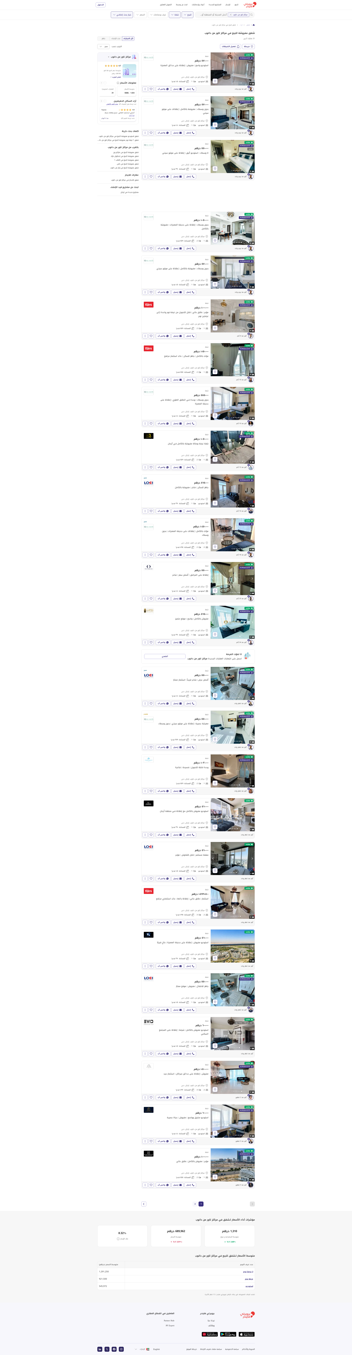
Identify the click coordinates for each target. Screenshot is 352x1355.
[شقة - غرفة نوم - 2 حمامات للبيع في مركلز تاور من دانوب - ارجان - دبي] (198, 232)
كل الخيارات (128, 38)
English (156, 1349)
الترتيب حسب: (116, 46)
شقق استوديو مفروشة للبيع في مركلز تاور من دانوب (119, 136)
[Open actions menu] (145, 89)
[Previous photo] (213, 69)
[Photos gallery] (233, 68)
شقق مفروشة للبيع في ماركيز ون (126, 152)
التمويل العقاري (166, 4)
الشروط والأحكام (248, 1349)
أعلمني (165, 656)
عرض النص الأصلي (112, 104)
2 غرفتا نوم (248, 1271)
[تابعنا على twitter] (107, 1349)
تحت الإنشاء (116, 38)
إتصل (188, 89)
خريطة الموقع (191, 1349)
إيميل (175, 89)
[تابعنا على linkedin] (99, 1349)
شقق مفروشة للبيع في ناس (128, 164)
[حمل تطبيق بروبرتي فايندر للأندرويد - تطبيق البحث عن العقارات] (228, 1334)
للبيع (236, 4)
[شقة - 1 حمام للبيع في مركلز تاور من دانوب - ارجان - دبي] (198, 72)
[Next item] (101, 83)
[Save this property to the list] (151, 89)
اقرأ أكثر (131, 115)
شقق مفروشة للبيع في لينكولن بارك (125, 156)
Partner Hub (169, 1321)
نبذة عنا (211, 1321)
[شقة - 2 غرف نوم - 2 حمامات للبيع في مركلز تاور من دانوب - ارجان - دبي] (198, 538)
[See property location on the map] (215, 81)
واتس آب (161, 89)
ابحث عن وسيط (181, 4)
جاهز (103, 38)
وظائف (211, 1325)
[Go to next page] (143, 1204)
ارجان (240, 25)
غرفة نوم (249, 1279)
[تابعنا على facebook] (114, 1349)
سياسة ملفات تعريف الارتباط (211, 1349)
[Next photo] (252, 69)
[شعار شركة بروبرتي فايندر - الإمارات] (250, 5)
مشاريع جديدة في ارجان (130, 192)
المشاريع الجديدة (215, 4)
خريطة (247, 46)
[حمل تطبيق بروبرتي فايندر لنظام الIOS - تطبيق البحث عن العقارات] (247, 1334)
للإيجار (228, 4)
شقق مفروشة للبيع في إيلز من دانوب (124, 167)
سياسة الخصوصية (232, 1349)
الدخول (100, 4)
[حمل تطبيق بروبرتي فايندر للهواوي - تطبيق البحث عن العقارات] (210, 1334)
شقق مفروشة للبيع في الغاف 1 (126, 160)
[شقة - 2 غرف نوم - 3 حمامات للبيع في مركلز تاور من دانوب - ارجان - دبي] (198, 906)
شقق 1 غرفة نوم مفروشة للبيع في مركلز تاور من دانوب (118, 140)
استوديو (249, 1286)
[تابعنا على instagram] (121, 1349)
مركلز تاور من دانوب (240, 14)
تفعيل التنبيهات (229, 46)
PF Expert (170, 1325)
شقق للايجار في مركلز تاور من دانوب (125, 180)
